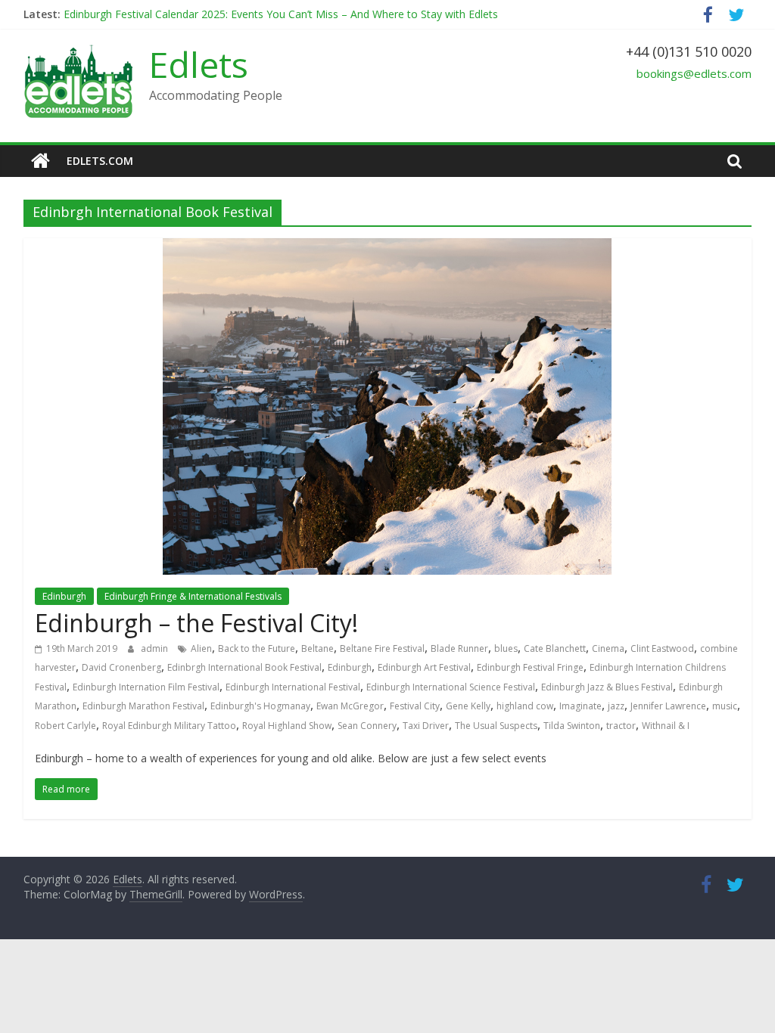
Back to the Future (256, 648)
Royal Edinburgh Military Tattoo (169, 725)
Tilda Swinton (571, 725)
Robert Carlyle (65, 725)
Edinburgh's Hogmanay (260, 706)
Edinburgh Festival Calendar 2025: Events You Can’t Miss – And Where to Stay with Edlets (281, 18)
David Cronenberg (121, 667)
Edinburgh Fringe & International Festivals (193, 596)
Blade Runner (459, 648)
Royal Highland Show (286, 725)
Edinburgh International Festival (293, 687)
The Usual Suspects (496, 725)
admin (155, 648)
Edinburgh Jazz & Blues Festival (607, 687)
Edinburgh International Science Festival (450, 687)
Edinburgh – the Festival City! (196, 622)
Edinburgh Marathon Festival (143, 706)
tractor (621, 725)
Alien (201, 648)
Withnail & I (665, 725)
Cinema (608, 648)
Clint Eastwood (662, 648)
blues (506, 648)
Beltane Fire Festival (382, 648)
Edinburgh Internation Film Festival (146, 687)
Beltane (317, 648)
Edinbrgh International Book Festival (244, 667)
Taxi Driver (426, 725)
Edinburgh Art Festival (424, 667)
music (724, 706)
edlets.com (100, 161)
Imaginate (580, 706)
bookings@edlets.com (694, 73)
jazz (616, 706)
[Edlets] (40, 161)
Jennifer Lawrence (668, 706)
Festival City (415, 706)
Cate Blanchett (555, 648)
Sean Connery (367, 725)
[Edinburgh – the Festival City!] (387, 247)
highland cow (524, 706)
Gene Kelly (468, 706)
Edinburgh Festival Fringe (530, 667)
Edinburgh (64, 596)
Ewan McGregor (350, 706)
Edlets (198, 64)
